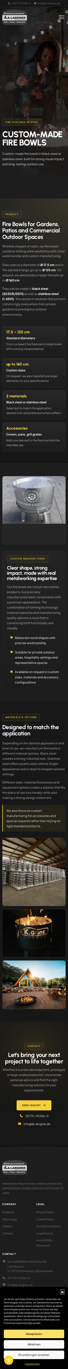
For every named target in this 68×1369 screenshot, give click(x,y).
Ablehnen (34, 1344)
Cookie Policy (32, 1364)
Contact (7, 1233)
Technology (9, 1219)
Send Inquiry (31, 1105)
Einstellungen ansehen (34, 1354)
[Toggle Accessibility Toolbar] (9, 1360)
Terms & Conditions (48, 1226)
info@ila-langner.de (49, 3)
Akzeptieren (34, 1334)
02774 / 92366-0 (21, 3)
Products (8, 1212)
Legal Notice (44, 1233)
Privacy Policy (45, 1212)
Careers (7, 1226)
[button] (62, 1292)
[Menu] (61, 17)
